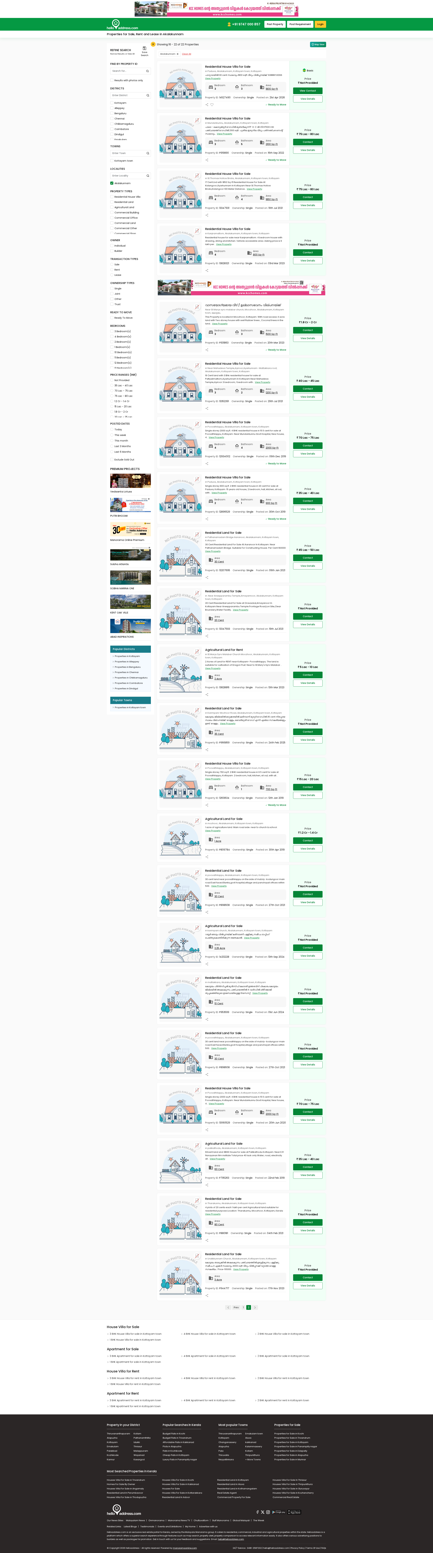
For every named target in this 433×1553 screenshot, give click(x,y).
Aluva (248, 1437)
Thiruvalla (224, 1455)
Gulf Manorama (221, 1520)
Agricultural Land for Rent (224, 650)
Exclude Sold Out (124, 459)
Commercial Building (127, 212)
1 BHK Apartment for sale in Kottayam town (135, 1362)
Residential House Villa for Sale (227, 66)
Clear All (186, 54)
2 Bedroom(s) (123, 342)
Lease (118, 275)
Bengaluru (120, 113)
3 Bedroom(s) (123, 331)
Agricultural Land (124, 207)
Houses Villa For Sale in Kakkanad (180, 1484)
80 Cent (219, 1224)
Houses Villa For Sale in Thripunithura (293, 1484)
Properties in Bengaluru (128, 667)
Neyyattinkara (226, 1459)
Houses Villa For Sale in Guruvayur (291, 1488)
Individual (120, 245)
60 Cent (219, 1169)
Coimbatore (122, 129)
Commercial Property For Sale (233, 1497)
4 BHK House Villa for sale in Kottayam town (210, 1334)
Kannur (111, 1459)
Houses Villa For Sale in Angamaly (125, 1488)
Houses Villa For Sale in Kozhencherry (293, 1492)
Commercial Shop (125, 233)
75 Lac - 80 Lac (124, 396)
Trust (118, 304)
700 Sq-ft (271, 789)
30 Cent (219, 561)
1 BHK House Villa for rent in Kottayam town (135, 1384)
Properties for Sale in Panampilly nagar (295, 1446)
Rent (117, 269)
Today (118, 429)
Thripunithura (252, 1455)
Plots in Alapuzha (172, 1446)
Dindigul (119, 134)
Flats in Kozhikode (172, 1450)
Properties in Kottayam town (130, 707)
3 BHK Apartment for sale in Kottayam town (136, 1356)
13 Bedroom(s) (123, 368)
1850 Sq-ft (272, 199)
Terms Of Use (313, 1548)
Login (320, 24)
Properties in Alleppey (127, 661)
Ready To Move (124, 318)
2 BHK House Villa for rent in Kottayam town (283, 1378)
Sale (117, 264)
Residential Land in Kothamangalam (237, 1488)
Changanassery (227, 1442)
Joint (117, 293)
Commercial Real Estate (286, 1497)
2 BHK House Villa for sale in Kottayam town (283, 1334)
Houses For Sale (171, 1488)
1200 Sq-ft (272, 392)
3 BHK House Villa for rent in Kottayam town (135, 1378)
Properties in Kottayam (127, 656)
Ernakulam (121, 139)
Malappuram (141, 1450)
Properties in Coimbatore (129, 683)
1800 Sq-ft (272, 89)
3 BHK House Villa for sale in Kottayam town (136, 1334)
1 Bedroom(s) (122, 347)
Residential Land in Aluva (230, 1484)
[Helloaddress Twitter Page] (263, 1512)
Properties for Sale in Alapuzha (291, 1455)
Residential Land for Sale (223, 533)
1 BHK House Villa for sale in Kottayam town (135, 1339)
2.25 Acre (219, 948)
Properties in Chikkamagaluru (131, 677)
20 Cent (219, 620)
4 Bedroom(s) (123, 336)
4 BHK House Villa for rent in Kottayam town (209, 1378)
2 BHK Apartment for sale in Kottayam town (283, 1356)
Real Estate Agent (227, 1492)
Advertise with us (208, 1526)
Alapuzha (112, 1437)
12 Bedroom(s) (123, 363)
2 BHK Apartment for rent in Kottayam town (283, 1400)
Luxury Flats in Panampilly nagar (180, 1459)
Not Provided (122, 380)
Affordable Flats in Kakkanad (178, 1442)
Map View (319, 44)
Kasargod (139, 1459)
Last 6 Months (123, 452)
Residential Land (124, 202)
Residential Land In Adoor (176, 1497)
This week (120, 435)
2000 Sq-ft (272, 447)
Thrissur (138, 1446)
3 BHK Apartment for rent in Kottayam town (135, 1400)
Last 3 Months (123, 446)
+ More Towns (253, 1459)
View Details (308, 99)
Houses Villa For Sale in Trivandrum (126, 1480)
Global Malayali (241, 1520)
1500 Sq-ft (272, 334)
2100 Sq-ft (272, 144)
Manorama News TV (179, 1520)
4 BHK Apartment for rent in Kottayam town (209, 1400)
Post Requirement (300, 24)
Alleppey (119, 108)
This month (121, 440)
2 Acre (218, 678)
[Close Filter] (153, 44)
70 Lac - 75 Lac (124, 390)
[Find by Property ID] (147, 71)
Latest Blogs (130, 1526)
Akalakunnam (123, 183)
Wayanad (139, 1455)
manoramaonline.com (185, 1548)
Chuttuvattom (201, 1520)
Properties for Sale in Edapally (290, 1450)
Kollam (137, 1433)
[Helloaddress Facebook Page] (257, 1512)
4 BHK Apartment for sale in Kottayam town (210, 1356)
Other (118, 299)
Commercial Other (126, 228)
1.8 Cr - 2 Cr (121, 411)
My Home (190, 1526)
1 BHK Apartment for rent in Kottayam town (135, 1406)
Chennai (119, 118)
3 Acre (218, 1279)
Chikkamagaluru (124, 124)
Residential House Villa (127, 197)
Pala (221, 1450)
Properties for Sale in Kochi (289, 1433)
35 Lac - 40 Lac (124, 385)
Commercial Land (125, 223)
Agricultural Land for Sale (224, 819)
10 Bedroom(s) (123, 352)
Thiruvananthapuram (118, 1433)
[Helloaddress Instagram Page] (268, 1512)
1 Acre (217, 841)
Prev (236, 1307)
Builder (118, 251)
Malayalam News (135, 1520)
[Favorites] (212, 104)
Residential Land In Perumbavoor (125, 1492)
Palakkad (112, 1450)
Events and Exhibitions (170, 1526)
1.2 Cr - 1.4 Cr (122, 401)
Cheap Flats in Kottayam (176, 1455)
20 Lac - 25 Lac (123, 417)
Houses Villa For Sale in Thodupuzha (126, 1497)
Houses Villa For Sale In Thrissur (290, 1480)
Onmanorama (157, 1520)
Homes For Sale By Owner (121, 1484)
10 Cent (218, 1003)
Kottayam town (124, 160)
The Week (258, 1520)
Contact (308, 142)
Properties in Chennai (127, 672)
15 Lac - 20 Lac (123, 406)
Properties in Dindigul (126, 688)
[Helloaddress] (122, 24)
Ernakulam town (254, 1433)
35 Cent (219, 734)
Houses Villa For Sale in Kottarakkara (182, 1492)
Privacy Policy (298, 1548)
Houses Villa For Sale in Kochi (178, 1480)
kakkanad (250, 1442)
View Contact (308, 90)
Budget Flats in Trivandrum (177, 1437)
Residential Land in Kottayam (233, 1480)
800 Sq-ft (259, 254)
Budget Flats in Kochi (174, 1433)
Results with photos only (129, 80)
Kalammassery (253, 1446)
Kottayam (120, 103)
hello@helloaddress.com (231, 1539)
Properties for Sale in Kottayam (291, 1442)
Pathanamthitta (142, 1437)
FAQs (323, 1548)
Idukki (137, 1442)
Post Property (275, 24)
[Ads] (216, 8)
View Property (213, 78)
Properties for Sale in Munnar (290, 1459)
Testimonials (147, 1526)
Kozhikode (113, 1455)
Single (118, 288)
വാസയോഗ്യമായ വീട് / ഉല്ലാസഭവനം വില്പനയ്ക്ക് (243, 305)
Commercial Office (126, 217)
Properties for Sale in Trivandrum (292, 1437)
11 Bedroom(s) (123, 357)
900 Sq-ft (271, 503)
